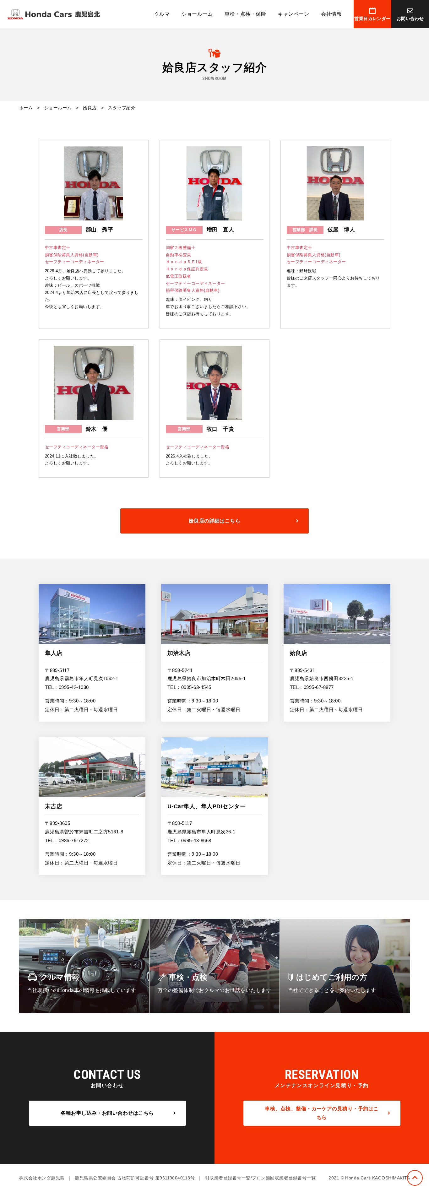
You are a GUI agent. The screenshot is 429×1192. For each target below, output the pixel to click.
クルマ (162, 14)
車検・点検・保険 (245, 14)
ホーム (26, 107)
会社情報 (331, 14)
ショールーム (197, 14)
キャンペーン (293, 14)
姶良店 (89, 107)
